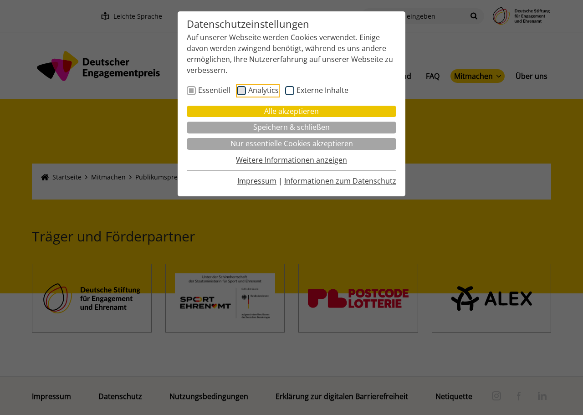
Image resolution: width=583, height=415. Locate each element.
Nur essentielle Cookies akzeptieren (291, 143)
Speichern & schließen (291, 127)
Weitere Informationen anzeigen (291, 160)
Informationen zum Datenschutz (340, 181)
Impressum (256, 181)
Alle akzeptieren (291, 111)
